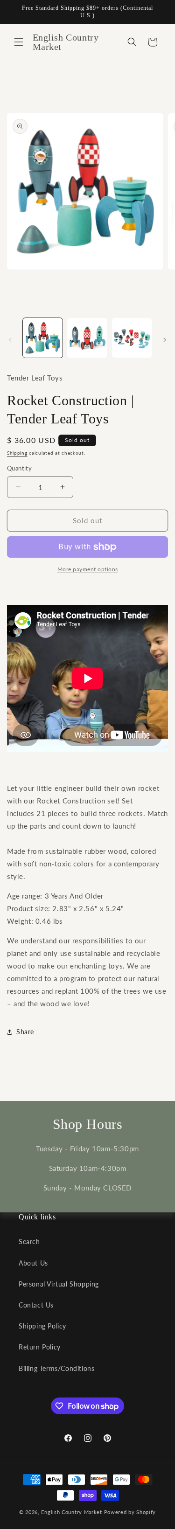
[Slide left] (10, 340)
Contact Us (36, 1305)
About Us (33, 1263)
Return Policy (40, 1347)
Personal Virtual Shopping (59, 1284)
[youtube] (87, 678)
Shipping (17, 453)
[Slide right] (164, 340)
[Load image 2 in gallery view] (87, 338)
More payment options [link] (87, 569)
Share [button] (25, 1032)
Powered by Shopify (130, 1512)
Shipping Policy (42, 1326)
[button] (18, 42)
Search (29, 1241)
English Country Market (71, 1512)
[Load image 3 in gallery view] (132, 338)
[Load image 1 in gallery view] (43, 338)
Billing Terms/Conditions (56, 1368)
